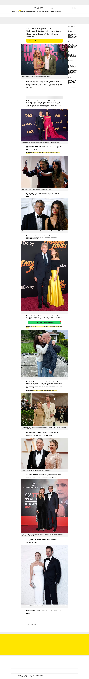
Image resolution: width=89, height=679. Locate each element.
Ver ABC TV (39, 8)
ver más (52, 8)
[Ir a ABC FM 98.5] (73, 11)
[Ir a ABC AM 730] (68, 11)
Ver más (73, 34)
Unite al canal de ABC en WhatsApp (45, 322)
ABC (15, 8)
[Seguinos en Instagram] (70, 8)
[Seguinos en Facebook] (64, 8)
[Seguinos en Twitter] (66, 8)
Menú (77, 8)
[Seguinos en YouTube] (68, 8)
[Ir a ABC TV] (65, 11)
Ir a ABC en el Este (22, 8)
